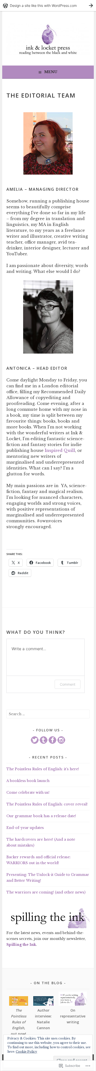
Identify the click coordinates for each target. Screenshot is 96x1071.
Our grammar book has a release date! (41, 816)
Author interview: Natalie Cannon (43, 1019)
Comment (67, 684)
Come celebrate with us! (27, 792)
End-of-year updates (25, 828)
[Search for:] (47, 714)
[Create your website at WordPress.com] (48, 5)
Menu (50, 72)
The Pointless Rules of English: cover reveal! (47, 804)
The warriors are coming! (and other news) (45, 892)
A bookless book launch (27, 781)
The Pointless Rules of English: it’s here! (42, 769)
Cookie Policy (26, 1051)
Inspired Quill (60, 450)
